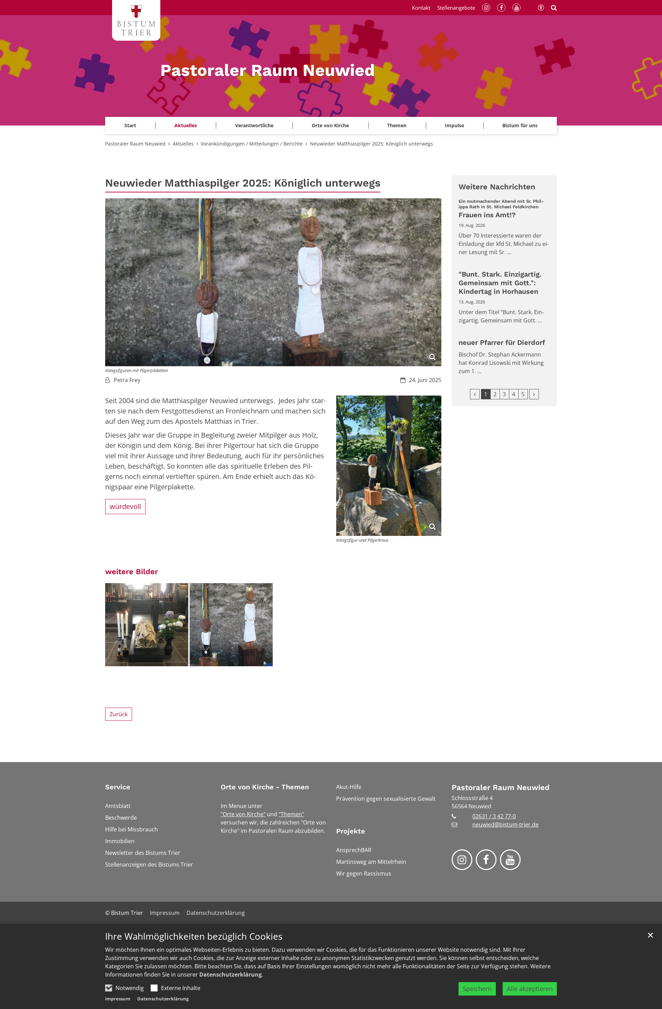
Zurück (119, 714)
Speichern (477, 989)
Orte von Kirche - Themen (265, 787)
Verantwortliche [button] (254, 125)
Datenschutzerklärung (230, 974)
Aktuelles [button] (185, 125)
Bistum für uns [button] (520, 125)
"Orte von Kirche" (243, 814)
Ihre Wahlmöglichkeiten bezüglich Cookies (193, 936)
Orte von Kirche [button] (330, 125)
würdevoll (125, 506)
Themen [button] (397, 125)
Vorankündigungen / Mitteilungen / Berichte (252, 143)
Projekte (350, 831)
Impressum (117, 999)
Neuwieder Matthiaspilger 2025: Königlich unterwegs (371, 143)
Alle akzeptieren (530, 989)
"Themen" (291, 814)
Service (117, 787)
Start (130, 125)
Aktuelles (183, 143)
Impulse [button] (454, 125)
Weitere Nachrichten (497, 186)
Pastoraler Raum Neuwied (135, 143)
